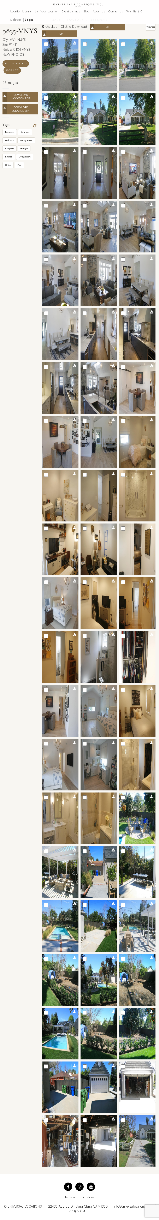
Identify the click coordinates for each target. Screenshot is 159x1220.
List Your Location (47, 11)
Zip (108, 26)
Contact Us (115, 11)
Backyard (9, 132)
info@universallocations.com (133, 1206)
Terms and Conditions (79, 1197)
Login (29, 20)
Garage (24, 148)
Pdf (60, 33)
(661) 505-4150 (79, 1211)
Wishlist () (135, 11)
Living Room (25, 156)
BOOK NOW (12, 70)
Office (8, 165)
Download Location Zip (21, 109)
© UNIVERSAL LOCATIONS (23, 1206)
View (149, 27)
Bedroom (9, 140)
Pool (19, 165)
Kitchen (8, 156)
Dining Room (26, 140)
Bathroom (25, 132)
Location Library (21, 11)
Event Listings (71, 11)
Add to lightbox (16, 63)
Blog (86, 11)
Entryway (9, 148)
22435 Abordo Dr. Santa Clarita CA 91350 (78, 1206)
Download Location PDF (21, 97)
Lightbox (16, 20)
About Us (99, 11)
